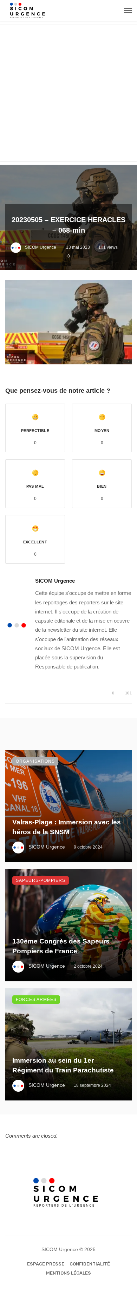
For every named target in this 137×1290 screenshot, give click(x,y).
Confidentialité (90, 1264)
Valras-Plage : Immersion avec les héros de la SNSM (66, 827)
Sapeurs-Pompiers (40, 880)
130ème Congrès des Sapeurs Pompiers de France (61, 946)
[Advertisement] (68, 93)
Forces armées (36, 999)
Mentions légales (68, 1273)
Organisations (35, 761)
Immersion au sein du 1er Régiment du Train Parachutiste (63, 1065)
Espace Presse (45, 1264)
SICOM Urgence (40, 247)
